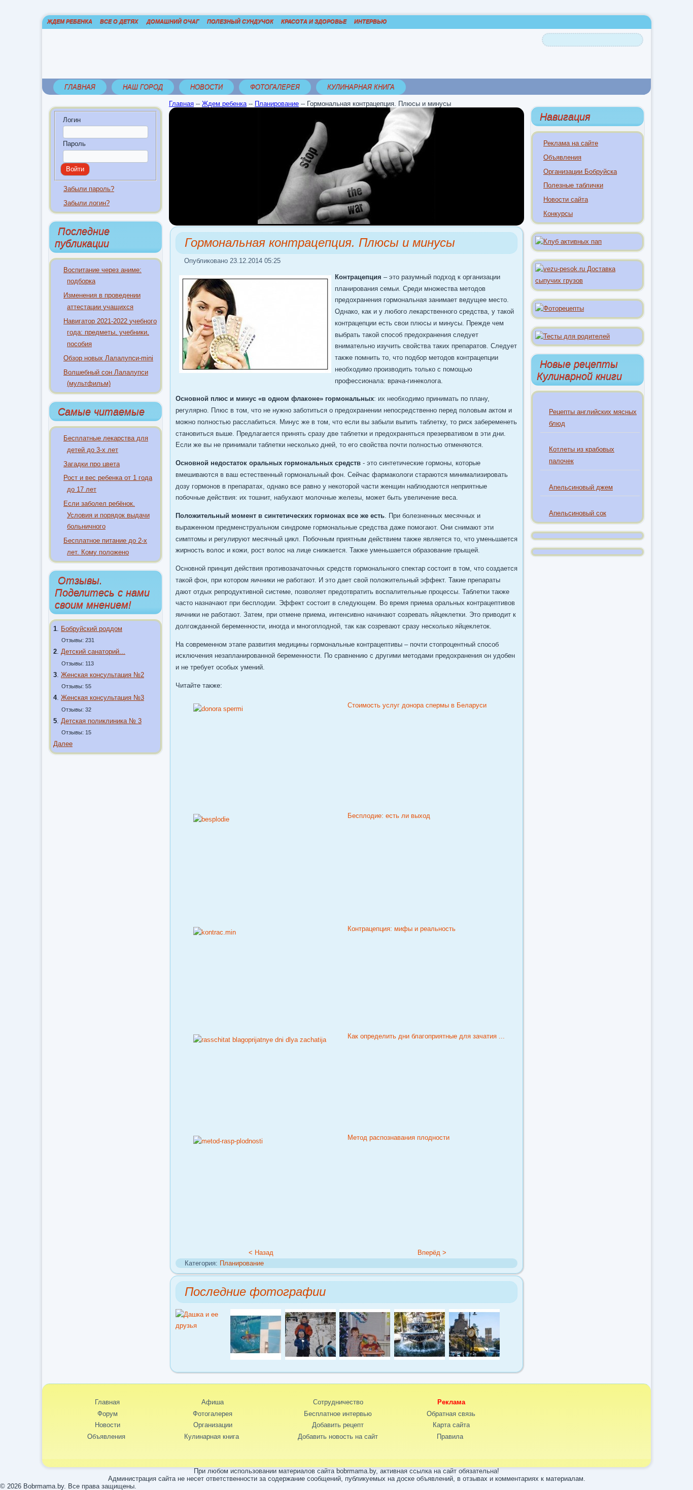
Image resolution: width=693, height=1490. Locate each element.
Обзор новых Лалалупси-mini (108, 358)
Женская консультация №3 (102, 697)
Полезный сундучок (240, 21)
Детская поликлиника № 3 (101, 721)
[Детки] (310, 1357)
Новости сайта (565, 199)
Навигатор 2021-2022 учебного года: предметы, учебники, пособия (110, 332)
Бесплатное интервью (338, 1414)
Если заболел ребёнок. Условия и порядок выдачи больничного (106, 515)
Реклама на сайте (570, 143)
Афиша (212, 1402)
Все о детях (119, 21)
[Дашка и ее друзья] (203, 1325)
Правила (450, 1436)
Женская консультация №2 (102, 675)
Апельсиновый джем (581, 487)
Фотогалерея (275, 87)
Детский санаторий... (93, 651)
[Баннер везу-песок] (587, 280)
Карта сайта (451, 1425)
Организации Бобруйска (580, 171)
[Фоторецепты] (559, 308)
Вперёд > (432, 1252)
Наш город (143, 87)
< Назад (261, 1252)
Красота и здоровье (313, 21)
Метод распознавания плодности (398, 1137)
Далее (63, 744)
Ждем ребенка (69, 21)
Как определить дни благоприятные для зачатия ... (426, 1036)
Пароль (74, 143)
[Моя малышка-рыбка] (255, 1357)
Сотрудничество (338, 1402)
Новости (206, 87)
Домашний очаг (173, 21)
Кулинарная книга (361, 87)
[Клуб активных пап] (568, 241)
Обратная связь (451, 1414)
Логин (72, 120)
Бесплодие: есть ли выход (389, 816)
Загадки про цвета (91, 464)
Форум (107, 1414)
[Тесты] (572, 336)
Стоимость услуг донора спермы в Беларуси (417, 705)
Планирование (277, 103)
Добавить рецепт (338, 1425)
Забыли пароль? (88, 189)
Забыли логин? (86, 203)
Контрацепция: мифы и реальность (402, 929)
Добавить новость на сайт (338, 1436)
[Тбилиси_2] (474, 1357)
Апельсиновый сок (577, 513)
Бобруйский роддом (91, 628)
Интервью (370, 21)
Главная (79, 87)
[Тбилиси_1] (419, 1357)
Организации (212, 1425)
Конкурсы (558, 213)
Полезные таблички (573, 185)
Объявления (562, 157)
